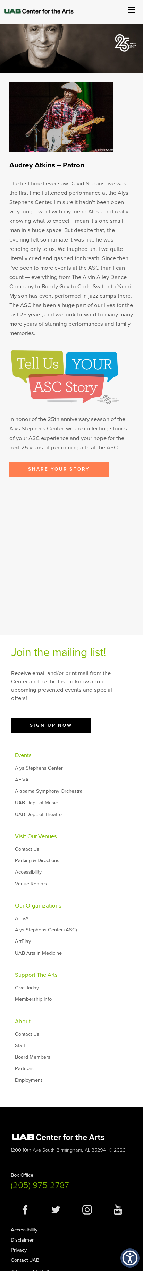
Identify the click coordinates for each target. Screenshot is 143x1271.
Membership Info (33, 999)
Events (23, 755)
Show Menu (131, 9)
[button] (130, 1258)
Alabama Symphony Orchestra (49, 791)
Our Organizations (38, 905)
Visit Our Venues (36, 836)
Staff (20, 1046)
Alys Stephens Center (39, 768)
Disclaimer (22, 1240)
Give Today (27, 988)
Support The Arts (36, 975)
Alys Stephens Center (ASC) (46, 930)
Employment (28, 1080)
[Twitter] (56, 1213)
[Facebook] (25, 1213)
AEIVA (22, 780)
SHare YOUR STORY (59, 469)
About (23, 1021)
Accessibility (28, 872)
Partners (24, 1068)
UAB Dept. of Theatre (38, 814)
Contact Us (27, 849)
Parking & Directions (37, 861)
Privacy (19, 1250)
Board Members (32, 1057)
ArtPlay (23, 941)
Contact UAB (25, 1260)
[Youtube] (118, 1213)
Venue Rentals (31, 884)
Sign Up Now (51, 725)
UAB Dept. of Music (36, 803)
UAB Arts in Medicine (38, 953)
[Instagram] (87, 1213)
